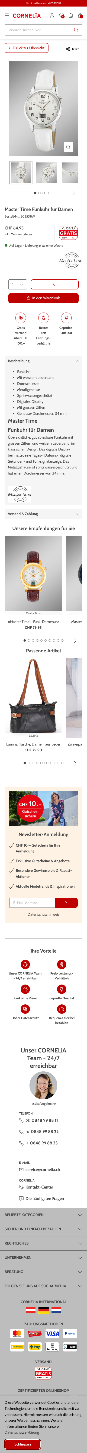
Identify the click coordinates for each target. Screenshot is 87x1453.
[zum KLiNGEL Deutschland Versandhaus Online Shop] (43, 1310)
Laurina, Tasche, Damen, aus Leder (33, 744)
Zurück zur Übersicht (28, 48)
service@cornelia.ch (43, 1169)
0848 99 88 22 (45, 1131)
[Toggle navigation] (7, 15)
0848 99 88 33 (44, 1143)
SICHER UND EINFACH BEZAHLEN (33, 1229)
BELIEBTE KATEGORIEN (24, 1215)
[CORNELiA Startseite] (27, 15)
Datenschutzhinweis (43, 914)
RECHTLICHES (17, 1243)
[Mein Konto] (52, 15)
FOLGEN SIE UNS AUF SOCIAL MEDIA (35, 1286)
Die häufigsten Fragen (45, 1198)
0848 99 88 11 (45, 1120)
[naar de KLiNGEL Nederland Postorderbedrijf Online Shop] (56, 1310)
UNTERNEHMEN (18, 1257)
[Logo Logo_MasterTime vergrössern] (70, 260)
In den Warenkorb (46, 298)
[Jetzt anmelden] (66, 903)
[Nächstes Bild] (74, 192)
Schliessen (22, 1444)
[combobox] (43, 29)
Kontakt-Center (39, 1187)
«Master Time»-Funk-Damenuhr (33, 621)
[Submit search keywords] (76, 29)
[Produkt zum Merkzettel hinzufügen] (55, 284)
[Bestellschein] (70, 15)
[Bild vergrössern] (68, 147)
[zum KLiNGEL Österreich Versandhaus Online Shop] (30, 1310)
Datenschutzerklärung (22, 1432)
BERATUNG (14, 1272)
